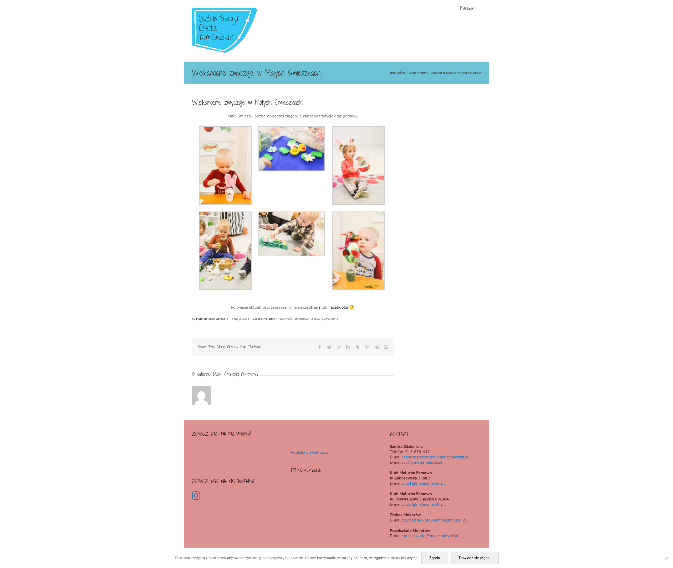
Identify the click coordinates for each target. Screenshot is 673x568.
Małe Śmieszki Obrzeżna (212, 319)
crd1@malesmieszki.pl (424, 483)
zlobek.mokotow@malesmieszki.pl (435, 520)
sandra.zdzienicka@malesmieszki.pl (436, 456)
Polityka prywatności (309, 452)
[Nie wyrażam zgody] (666, 558)
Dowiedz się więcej (474, 558)
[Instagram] (196, 495)
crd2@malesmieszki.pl (424, 504)
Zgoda (434, 558)
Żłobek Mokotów (264, 319)
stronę (314, 307)
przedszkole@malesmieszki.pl (431, 535)
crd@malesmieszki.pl (423, 462)
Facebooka (338, 307)
